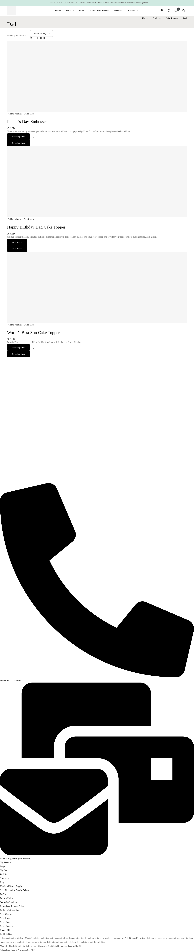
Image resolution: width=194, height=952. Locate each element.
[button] (17, 242)
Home (145, 18)
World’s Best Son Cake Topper (33, 332)
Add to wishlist (14, 113)
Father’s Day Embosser (27, 121)
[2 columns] (34, 39)
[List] (31, 39)
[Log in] (161, 10)
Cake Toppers (172, 18)
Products (156, 18)
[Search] (169, 10)
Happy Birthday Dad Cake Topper (36, 227)
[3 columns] (37, 39)
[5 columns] (44, 39)
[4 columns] (40, 39)
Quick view (29, 113)
